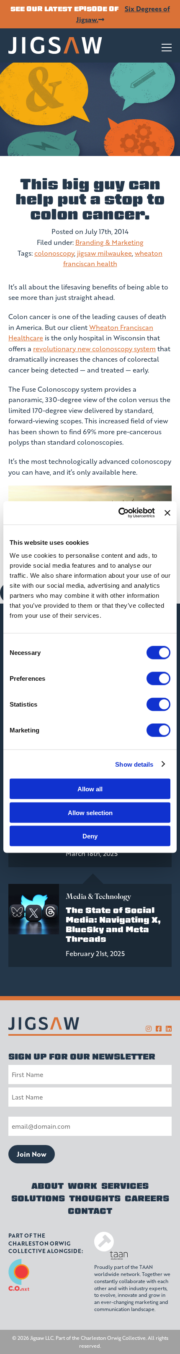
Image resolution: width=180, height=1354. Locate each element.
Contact (90, 1211)
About (47, 1186)
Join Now (31, 1154)
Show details (134, 764)
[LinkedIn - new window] (169, 1028)
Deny (90, 836)
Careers (147, 1198)
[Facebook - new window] (159, 1028)
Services (125, 1186)
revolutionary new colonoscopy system (94, 348)
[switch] (158, 678)
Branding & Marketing (109, 242)
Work (82, 1186)
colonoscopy (54, 253)
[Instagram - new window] (149, 1028)
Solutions (38, 1198)
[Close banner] (167, 513)
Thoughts (95, 1198)
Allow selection (90, 812)
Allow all (90, 789)
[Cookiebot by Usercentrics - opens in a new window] (118, 513)
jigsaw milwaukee (104, 253)
